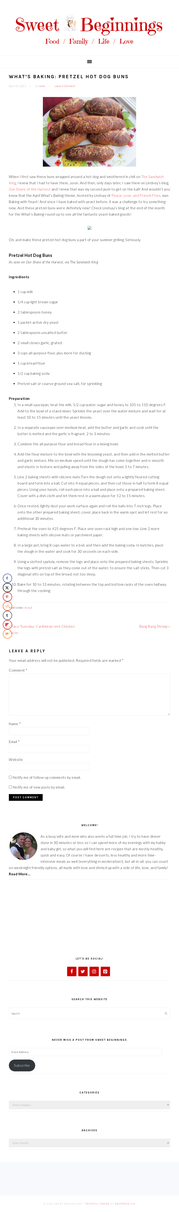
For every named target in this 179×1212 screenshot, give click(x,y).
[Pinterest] (105, 971)
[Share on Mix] (7, 634)
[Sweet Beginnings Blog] (89, 49)
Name (15, 724)
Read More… (19, 874)
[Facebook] (71, 971)
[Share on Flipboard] (7, 624)
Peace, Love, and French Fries (136, 195)
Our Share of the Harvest (30, 189)
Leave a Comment (65, 85)
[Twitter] (83, 971)
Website (16, 759)
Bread (28, 607)
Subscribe (22, 1065)
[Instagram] (94, 971)
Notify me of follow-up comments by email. (47, 777)
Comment (18, 670)
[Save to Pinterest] (7, 596)
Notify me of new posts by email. (39, 787)
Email (14, 742)
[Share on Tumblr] (7, 615)
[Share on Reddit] (7, 606)
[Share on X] (7, 587)
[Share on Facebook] (7, 578)
